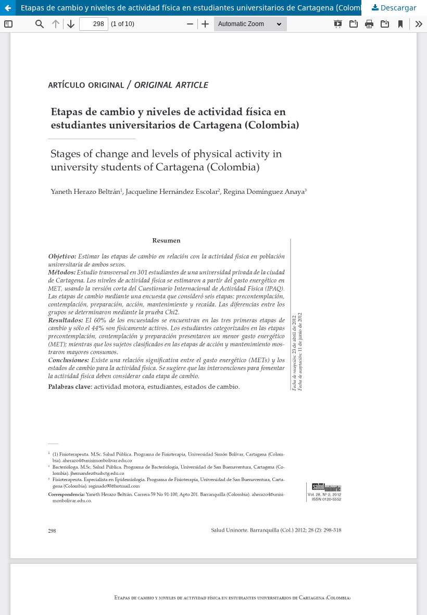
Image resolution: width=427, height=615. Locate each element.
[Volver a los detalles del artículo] (8, 8)
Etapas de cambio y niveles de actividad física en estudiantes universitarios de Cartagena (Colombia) (197, 8)
